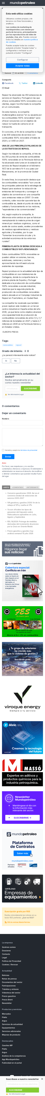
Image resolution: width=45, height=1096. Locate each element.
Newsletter (7, 1003)
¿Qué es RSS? (28, 918)
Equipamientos (8, 1028)
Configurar (22, 59)
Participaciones (9, 986)
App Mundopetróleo (10, 1059)
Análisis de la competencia (14, 1056)
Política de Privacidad (11, 961)
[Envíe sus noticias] (22, 548)
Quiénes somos (9, 947)
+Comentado (17, 487)
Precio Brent (7, 1000)
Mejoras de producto (11, 1035)
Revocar (14, 964)
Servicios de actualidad (12, 1024)
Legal (4, 957)
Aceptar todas (22, 65)
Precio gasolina (9, 996)
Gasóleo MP (7, 1045)
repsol (18, 345)
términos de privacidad (29, 450)
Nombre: (5, 419)
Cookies (5, 964)
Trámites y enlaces (10, 989)
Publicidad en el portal (12, 1063)
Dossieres (6, 951)
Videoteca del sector (11, 993)
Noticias (5, 975)
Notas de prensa (9, 979)
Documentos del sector (12, 982)
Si (6, 361)
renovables (8, 345)
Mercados (6, 1014)
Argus (4, 1021)
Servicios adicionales (11, 1031)
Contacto (6, 954)
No (15, 361)
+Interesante (32, 487)
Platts (4, 1017)
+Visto (6, 487)
